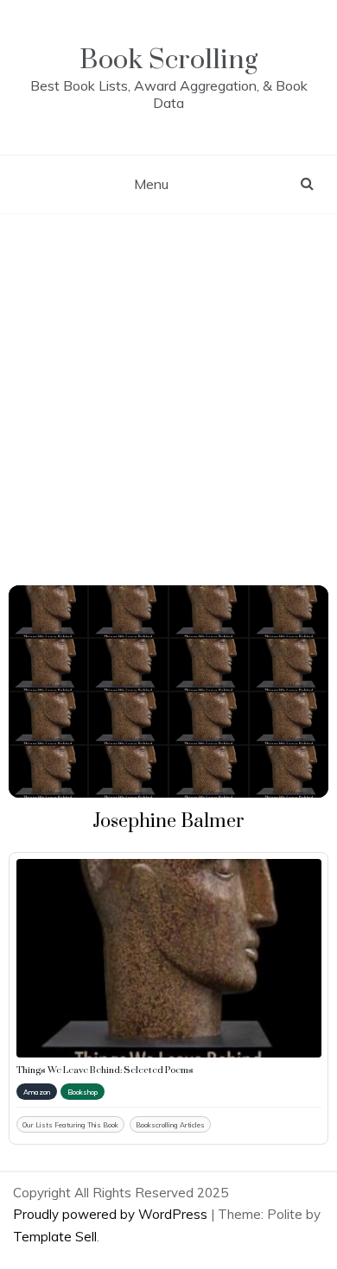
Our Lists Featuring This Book (70, 1125)
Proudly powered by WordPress (112, 1214)
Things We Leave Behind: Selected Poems (105, 1070)
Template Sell (55, 1236)
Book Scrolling (168, 60)
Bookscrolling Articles (170, 1125)
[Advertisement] (168, 391)
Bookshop (82, 1092)
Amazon (36, 1092)
